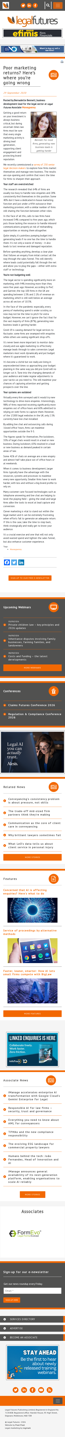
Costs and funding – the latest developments (28, 657)
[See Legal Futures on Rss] (49, 1390)
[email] (32, 1290)
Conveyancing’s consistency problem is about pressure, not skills (34, 800)
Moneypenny (29, 107)
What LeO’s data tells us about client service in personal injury (30, 845)
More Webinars (32, 667)
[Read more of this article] (32, 910)
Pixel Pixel (20, 1425)
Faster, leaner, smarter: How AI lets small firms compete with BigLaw (29, 972)
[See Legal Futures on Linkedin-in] (29, 5)
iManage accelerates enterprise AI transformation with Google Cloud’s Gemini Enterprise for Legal (34, 1096)
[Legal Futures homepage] (33, 21)
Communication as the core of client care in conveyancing (34, 824)
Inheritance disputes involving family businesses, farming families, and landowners (31, 642)
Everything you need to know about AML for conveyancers (33, 1121)
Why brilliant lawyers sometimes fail (34, 835)
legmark (27, 1428)
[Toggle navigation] (57, 5)
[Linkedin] (21, 562)
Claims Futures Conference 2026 (31, 705)
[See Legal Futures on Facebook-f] (35, 5)
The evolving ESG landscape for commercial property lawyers (31, 1145)
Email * (10, 1290)
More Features (32, 1013)
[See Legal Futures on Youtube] (41, 1390)
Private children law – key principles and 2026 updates (33, 626)
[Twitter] (14, 562)
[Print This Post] (62, 61)
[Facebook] (7, 562)
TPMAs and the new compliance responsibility (31, 1133)
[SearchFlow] (32, 1233)
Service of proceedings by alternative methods (30, 932)
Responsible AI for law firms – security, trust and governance (30, 1109)
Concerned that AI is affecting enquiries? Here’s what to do (25, 891)
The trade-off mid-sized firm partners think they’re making (29, 812)
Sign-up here (12, 1300)
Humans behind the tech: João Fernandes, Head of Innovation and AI (33, 1159)
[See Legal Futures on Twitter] (23, 5)
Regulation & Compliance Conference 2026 (35, 715)
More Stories (32, 857)
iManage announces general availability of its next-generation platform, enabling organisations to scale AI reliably (34, 1176)
